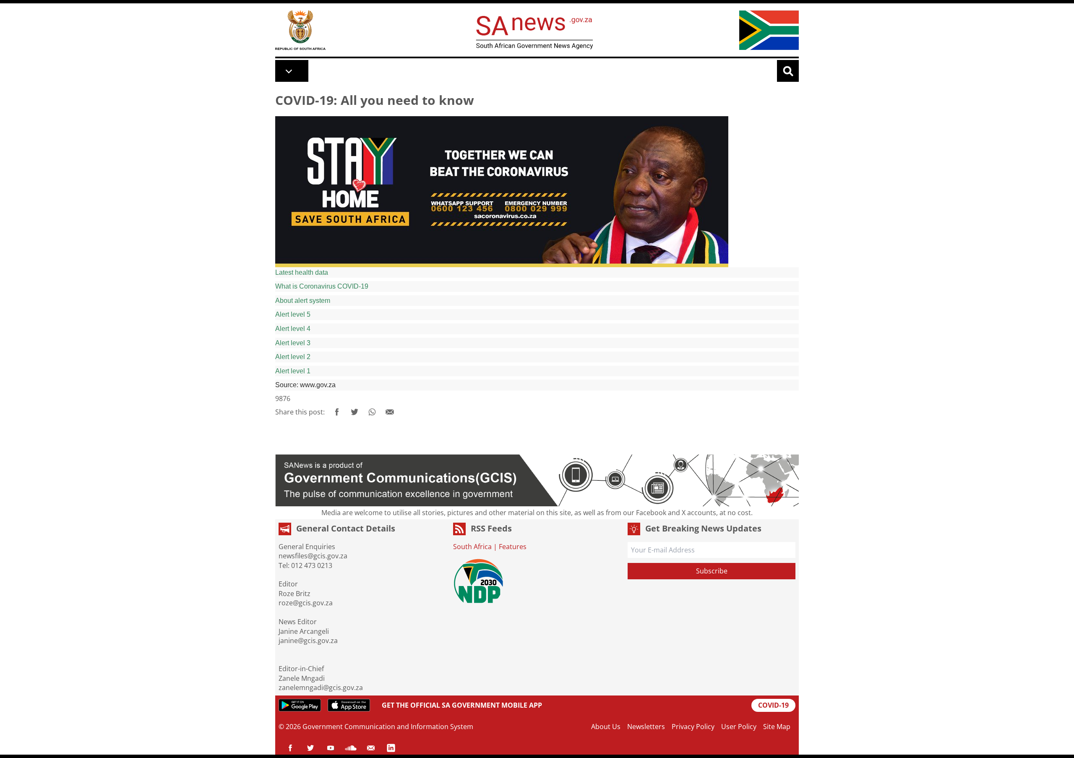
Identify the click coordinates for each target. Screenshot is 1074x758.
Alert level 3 (292, 342)
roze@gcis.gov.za (306, 602)
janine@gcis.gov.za (308, 640)
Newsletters (646, 726)
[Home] (300, 30)
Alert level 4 (292, 328)
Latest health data (301, 272)
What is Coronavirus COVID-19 (321, 286)
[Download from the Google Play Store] (300, 705)
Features (513, 546)
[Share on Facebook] (337, 412)
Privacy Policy (693, 726)
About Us (605, 726)
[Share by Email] (390, 412)
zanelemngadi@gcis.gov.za (321, 687)
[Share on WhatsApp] (372, 412)
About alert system (302, 300)
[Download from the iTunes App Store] (349, 705)
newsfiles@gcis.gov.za (313, 555)
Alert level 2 (292, 356)
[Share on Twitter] (354, 412)
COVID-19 (773, 705)
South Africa (472, 546)
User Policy (738, 726)
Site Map (776, 726)
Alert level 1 (292, 371)
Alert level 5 (292, 314)
